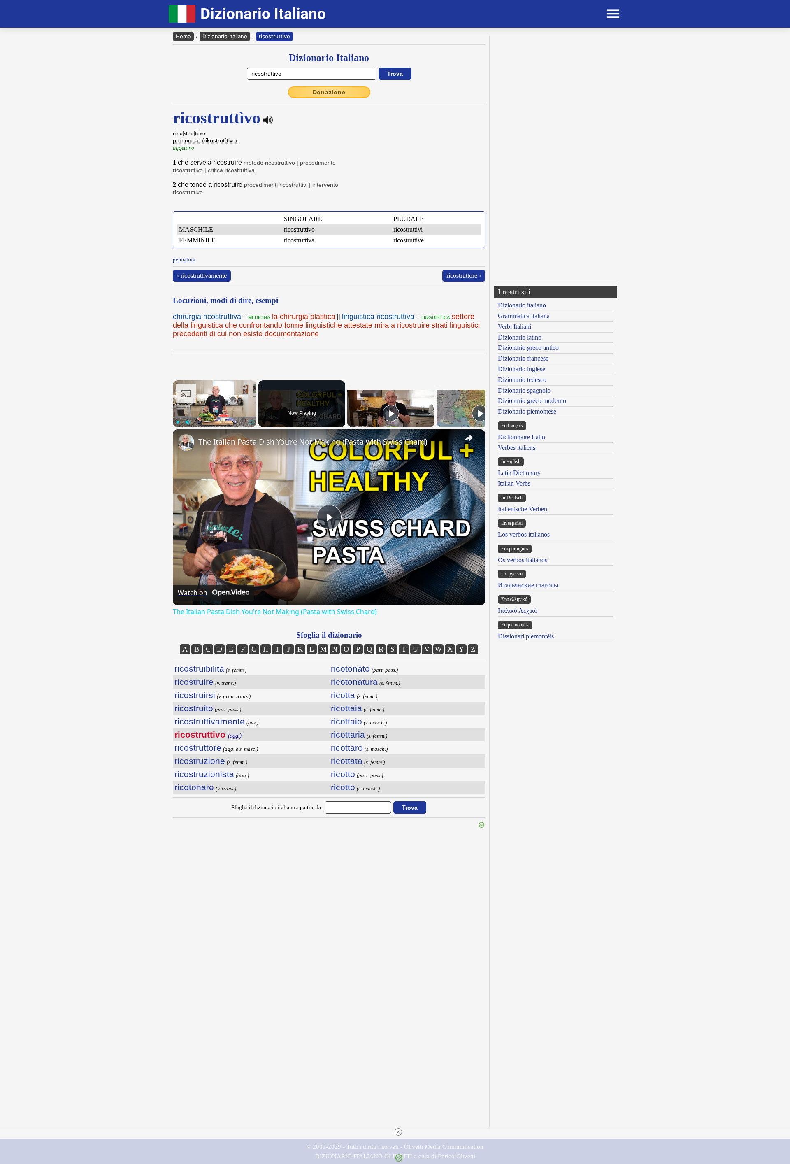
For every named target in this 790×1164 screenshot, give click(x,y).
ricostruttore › (463, 275)
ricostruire (194, 682)
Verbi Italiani (514, 326)
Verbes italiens (516, 447)
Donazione (329, 92)
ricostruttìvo (274, 36)
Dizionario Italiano (224, 36)
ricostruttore (197, 747)
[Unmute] (188, 422)
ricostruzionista (204, 774)
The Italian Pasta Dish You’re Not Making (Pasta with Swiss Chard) (312, 442)
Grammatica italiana (524, 315)
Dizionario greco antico (528, 347)
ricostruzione (199, 761)
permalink (184, 259)
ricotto (343, 774)
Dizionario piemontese (527, 411)
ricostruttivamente (209, 721)
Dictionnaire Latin (521, 436)
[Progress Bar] (214, 417)
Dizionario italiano (522, 305)
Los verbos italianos (524, 534)
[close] (398, 1132)
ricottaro (347, 747)
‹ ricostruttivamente (202, 275)
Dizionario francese (523, 358)
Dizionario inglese (521, 368)
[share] (468, 438)
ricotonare (194, 787)
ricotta (343, 695)
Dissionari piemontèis (526, 636)
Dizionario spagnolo (524, 390)
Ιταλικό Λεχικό (517, 610)
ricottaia (346, 708)
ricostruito (193, 708)
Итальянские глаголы (528, 585)
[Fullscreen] (251, 422)
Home (183, 36)
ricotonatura (354, 682)
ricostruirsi (194, 695)
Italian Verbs (514, 483)
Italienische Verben (522, 508)
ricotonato (350, 668)
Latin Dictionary (519, 472)
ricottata (346, 761)
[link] (186, 442)
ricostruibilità (199, 668)
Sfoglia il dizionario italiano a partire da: (277, 807)
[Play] (178, 422)
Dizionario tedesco (522, 379)
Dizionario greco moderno (532, 400)
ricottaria (348, 734)
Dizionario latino (519, 337)
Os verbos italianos (522, 559)
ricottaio (346, 721)
